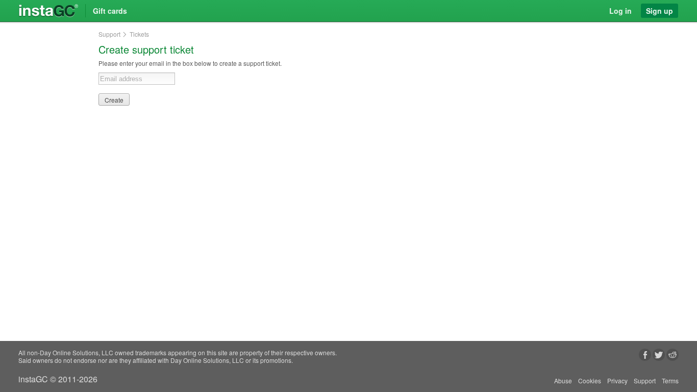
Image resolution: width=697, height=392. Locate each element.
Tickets (139, 34)
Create (114, 99)
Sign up (659, 11)
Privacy (617, 380)
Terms (670, 380)
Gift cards (110, 11)
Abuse (563, 380)
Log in (620, 11)
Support (109, 34)
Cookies (589, 380)
